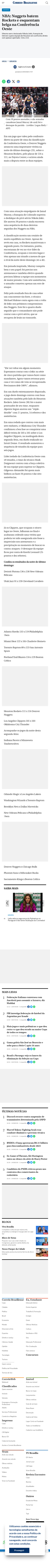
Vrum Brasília (30, 1470)
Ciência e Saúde (7, 1342)
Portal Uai (29, 1505)
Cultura (28, 1329)
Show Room (30, 1408)
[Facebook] (8, 82)
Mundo (4, 1325)
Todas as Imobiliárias (33, 1426)
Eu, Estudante (34, 1299)
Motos (4, 1476)
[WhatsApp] (4, 82)
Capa (4, 1303)
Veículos (5, 1398)
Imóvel (30, 1379)
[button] (31, 1544)
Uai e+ (28, 1509)
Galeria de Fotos (31, 1417)
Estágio (28, 1316)
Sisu (27, 1338)
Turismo (5, 1359)
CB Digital (5, 1432)
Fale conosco (30, 1351)
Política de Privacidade (10, 1368)
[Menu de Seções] (3, 3)
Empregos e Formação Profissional (9, 1403)
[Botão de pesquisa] (47, 3)
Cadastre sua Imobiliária (34, 1430)
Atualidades (30, 1486)
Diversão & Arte (7, 1329)
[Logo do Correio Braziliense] (25, 2)
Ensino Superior (31, 1307)
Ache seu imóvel (31, 1382)
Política (4, 1311)
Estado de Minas (32, 1501)
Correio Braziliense (13, 1299)
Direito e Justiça (7, 1338)
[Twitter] (13, 82)
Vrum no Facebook (8, 1481)
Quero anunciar (7, 1389)
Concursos (32, 1354)
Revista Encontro (35, 1474)
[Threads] (45, 1543)
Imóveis (4, 1394)
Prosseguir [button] (19, 1550)
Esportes (13, 61)
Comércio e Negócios (9, 1416)
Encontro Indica (31, 1491)
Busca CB (5, 1437)
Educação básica (31, 1303)
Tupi (27, 1514)
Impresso (7, 1420)
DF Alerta (29, 1457)
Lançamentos (30, 1395)
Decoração (29, 1413)
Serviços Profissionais (9, 1412)
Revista (28, 1482)
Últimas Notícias (31, 1325)
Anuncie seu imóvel (32, 1386)
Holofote (5, 1351)
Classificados (9, 1386)
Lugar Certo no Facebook (34, 1421)
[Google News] (18, 82)
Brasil (4, 1316)
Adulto (4, 1408)
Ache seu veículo (7, 1455)
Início (4, 61)
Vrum (5, 1451)
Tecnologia (5, 1355)
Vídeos (4, 1472)
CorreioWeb (9, 1379)
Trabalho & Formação (33, 1311)
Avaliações (5, 1468)
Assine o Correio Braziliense (11, 1445)
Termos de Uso (7, 1373)
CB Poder (29, 1466)
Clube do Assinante (8, 1441)
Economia (5, 1320)
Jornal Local (30, 1462)
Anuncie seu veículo (9, 1459)
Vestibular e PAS (31, 1333)
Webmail (5, 1382)
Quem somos (6, 1364)
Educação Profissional (33, 1342)
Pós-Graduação (31, 1346)
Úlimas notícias (31, 1400)
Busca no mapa (31, 1391)
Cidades (5, 1307)
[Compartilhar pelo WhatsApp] (34, 1007)
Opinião (4, 1346)
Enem (28, 1320)
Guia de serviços (31, 1404)
